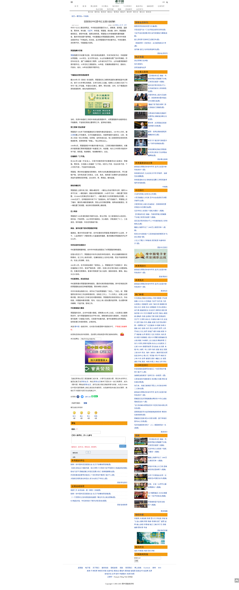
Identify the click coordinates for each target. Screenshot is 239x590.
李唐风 (154, 521)
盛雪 (162, 521)
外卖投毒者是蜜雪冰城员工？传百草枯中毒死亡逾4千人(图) (93, 475)
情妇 (142, 322)
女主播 (161, 346)
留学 (150, 349)
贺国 (72, 55)
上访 (150, 340)
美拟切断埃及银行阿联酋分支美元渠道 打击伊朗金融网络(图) (157, 152)
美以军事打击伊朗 (141, 61)
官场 (161, 322)
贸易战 (148, 301)
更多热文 (164, 291)
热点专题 (99, 9)
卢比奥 (164, 298)
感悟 (136, 362)
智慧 (164, 358)
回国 (165, 349)
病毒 (136, 301)
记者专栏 (161, 6)
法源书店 (110, 571)
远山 (138, 521)
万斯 (153, 316)
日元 (142, 331)
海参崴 (138, 334)
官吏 (149, 551)
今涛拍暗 (143, 518)
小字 (125, 25)
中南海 (86, 16)
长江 (139, 307)
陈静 (149, 521)
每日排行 (115, 6)
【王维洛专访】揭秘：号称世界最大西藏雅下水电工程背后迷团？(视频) (157, 79)
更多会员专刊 (162, 53)
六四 (164, 301)
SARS (140, 346)
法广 (145, 325)
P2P (152, 337)
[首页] (119, 3)
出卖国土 (137, 304)
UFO (141, 313)
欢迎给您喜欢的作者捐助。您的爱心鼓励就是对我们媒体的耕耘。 (95, 334)
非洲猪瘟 (143, 337)
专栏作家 (110, 9)
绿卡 (139, 352)
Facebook (147, 568)
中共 (145, 313)
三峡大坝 (155, 304)
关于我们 (96, 568)
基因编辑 (161, 337)
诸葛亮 (148, 358)
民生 (144, 352)
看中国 (76, 326)
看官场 (97, 12)
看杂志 (116, 571)
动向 (136, 551)
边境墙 (148, 316)
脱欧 (136, 328)
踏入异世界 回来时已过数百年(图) (146, 39)
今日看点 (104, 6)
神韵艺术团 (102, 571)
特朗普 (159, 298)
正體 (163, 2)
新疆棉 (162, 304)
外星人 (152, 362)
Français (117, 577)
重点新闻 (94, 6)
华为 (145, 322)
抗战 (136, 355)
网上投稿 (138, 568)
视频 (119, 9)
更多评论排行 (122, 482)
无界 (150, 571)
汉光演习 (152, 310)
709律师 (145, 340)
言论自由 (155, 346)
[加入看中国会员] (99, 363)
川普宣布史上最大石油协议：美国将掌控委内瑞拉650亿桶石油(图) (157, 98)
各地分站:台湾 (110, 574)
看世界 (129, 12)
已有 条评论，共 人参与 (82, 435)
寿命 (157, 362)
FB (156, 325)
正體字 (109, 577)
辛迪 (145, 527)
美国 (156, 316)
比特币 (155, 328)
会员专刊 (139, 9)
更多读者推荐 (122, 505)
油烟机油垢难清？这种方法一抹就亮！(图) (150, 375)
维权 (139, 340)
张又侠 (159, 301)
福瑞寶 (133, 571)
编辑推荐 (150, 6)
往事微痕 (153, 307)
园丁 (159, 521)
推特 (154, 568)
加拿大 (163, 325)
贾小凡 (153, 518)
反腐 (153, 322)
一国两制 (139, 325)
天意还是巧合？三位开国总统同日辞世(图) (150, 30)
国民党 (158, 310)
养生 (165, 362)
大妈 (162, 334)
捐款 (121, 568)
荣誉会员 (84, 381)
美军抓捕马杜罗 (140, 67)
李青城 (146, 524)
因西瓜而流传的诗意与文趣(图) (145, 26)
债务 (143, 328)
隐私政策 (114, 568)
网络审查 (161, 340)
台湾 (143, 334)
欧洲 (129, 574)
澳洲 (158, 352)
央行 (139, 328)
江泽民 (73, 135)
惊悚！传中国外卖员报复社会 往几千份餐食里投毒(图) (91, 464)
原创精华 (128, 9)
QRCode (88, 397)
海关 (154, 349)
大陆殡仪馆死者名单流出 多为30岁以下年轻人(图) (89, 478)
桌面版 (80, 568)
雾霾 (156, 337)
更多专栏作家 (162, 530)
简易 (148, 518)
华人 (138, 349)
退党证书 (139, 571)
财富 (162, 331)
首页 (73, 16)
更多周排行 (163, 277)
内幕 (158, 319)
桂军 (165, 352)
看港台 (109, 12)
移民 (142, 349)
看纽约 (122, 12)
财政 (159, 331)
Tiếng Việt (123, 577)
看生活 (142, 12)
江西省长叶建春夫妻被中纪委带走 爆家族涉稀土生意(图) (157, 116)
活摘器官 (144, 304)
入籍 (136, 352)
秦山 (138, 524)
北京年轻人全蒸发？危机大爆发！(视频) (149, 211)
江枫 (155, 524)
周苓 (145, 521)
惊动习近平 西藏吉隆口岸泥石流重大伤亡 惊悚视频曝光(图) (93, 471)
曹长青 (140, 527)
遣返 (157, 349)
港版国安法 (144, 310)
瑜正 (151, 524)
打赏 (116, 25)
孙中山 (140, 355)
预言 (144, 362)
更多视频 (164, 511)
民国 (162, 352)
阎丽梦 (149, 313)
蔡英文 (148, 334)
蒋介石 (146, 355)
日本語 (130, 577)
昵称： (74, 429)
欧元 (138, 331)
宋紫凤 (136, 518)
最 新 (84, 6)
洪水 (147, 307)
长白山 (154, 343)
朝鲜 (158, 325)
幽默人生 (159, 358)
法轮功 (154, 340)
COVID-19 (142, 301)
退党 (163, 310)
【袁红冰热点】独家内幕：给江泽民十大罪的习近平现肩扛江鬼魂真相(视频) (99, 468)
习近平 (89, 31)
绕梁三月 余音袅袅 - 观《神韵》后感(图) (86, 490)
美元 (151, 328)
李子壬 (159, 524)
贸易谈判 (162, 316)
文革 (161, 362)
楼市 (155, 331)
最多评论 (139, 6)
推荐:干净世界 (92, 571)
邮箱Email (137, 558)
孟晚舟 (138, 316)
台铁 (150, 304)
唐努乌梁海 (147, 343)
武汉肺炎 (148, 298)
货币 (160, 328)
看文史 (135, 12)
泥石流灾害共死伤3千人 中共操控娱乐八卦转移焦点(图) (157, 88)
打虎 (157, 322)
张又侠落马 (138, 64)
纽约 (117, 574)
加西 (132, 574)
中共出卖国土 (162, 307)
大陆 (149, 337)
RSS (159, 568)
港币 (145, 331)
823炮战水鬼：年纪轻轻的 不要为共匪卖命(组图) (89, 501)
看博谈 (116, 12)
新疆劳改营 (147, 346)
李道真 (158, 518)
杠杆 (147, 328)
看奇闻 (148, 12)
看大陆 (90, 12)
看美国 (103, 12)
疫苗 (143, 307)
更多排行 (164, 432)
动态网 (145, 571)
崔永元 (147, 319)
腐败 (149, 322)
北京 (153, 334)
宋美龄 (152, 355)
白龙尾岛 (160, 343)
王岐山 (160, 313)
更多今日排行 (162, 247)
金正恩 (155, 313)
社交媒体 (150, 325)
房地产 (150, 331)
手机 (139, 362)
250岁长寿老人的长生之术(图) (145, 194)
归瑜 (163, 518)
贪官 (138, 322)
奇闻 (148, 362)
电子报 (87, 568)
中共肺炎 (137, 298)
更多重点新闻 (162, 159)
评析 (153, 551)
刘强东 (157, 334)
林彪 (162, 355)
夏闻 (142, 521)
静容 (142, 524)
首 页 (76, 6)
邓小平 (157, 355)
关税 (143, 316)
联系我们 (128, 568)
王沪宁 (136, 319)
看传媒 (127, 571)
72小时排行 (127, 6)
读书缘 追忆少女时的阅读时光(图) (146, 49)
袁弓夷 (136, 310)
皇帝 (143, 358)
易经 (153, 358)
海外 (148, 352)
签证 (161, 349)
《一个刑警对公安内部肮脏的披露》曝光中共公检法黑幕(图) (93, 497)
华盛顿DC (123, 574)
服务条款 (105, 568)
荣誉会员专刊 (141, 22)
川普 (154, 298)
